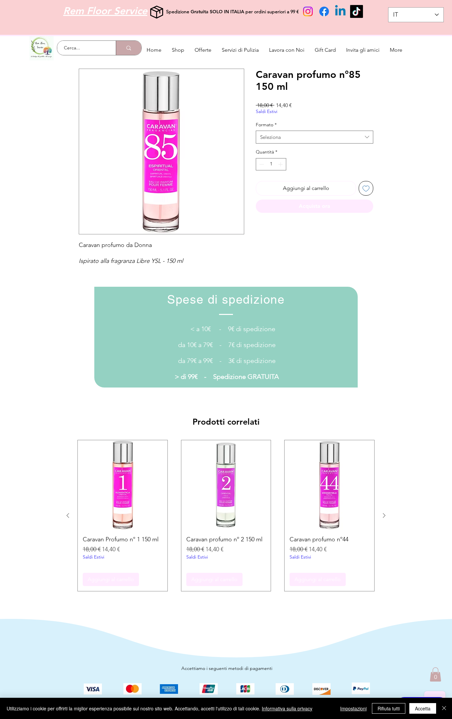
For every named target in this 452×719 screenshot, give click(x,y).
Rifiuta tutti (389, 708)
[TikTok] (356, 11)
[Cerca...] (128, 48)
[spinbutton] (271, 164)
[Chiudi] (444, 708)
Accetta (422, 708)
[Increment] (281, 164)
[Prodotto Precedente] (68, 515)
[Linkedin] (340, 11)
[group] (226, 516)
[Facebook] (324, 11)
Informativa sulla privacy (287, 708)
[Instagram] (307, 11)
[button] (435, 674)
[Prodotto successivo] (384, 515)
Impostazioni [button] (353, 708)
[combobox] (314, 137)
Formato (266, 125)
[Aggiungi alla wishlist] (366, 188)
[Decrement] (261, 164)
